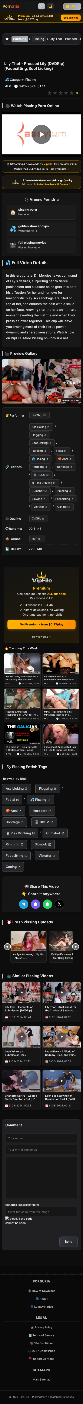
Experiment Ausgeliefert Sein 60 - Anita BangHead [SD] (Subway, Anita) (60, 748)
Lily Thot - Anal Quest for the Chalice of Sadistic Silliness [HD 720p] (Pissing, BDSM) (60, 1008)
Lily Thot (37, 415)
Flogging (37, 435)
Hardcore (37, 467)
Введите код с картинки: (22, 1204)
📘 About (42, 1298)
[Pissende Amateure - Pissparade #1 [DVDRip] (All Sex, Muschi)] (22, 699)
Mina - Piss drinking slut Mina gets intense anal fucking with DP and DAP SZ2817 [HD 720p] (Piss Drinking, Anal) (58, 713)
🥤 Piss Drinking (41, 482)
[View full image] (41, 381)
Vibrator (38, 507)
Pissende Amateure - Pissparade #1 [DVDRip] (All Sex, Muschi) (21, 713)
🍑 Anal (63, 459)
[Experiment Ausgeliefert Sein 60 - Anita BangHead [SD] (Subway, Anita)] (61, 734)
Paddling (37, 451)
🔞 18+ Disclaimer (41, 1343)
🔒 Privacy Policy (41, 1327)
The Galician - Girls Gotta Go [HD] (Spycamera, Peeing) (21, 748)
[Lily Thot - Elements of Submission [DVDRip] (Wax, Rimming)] (21, 992)
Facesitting (62, 498)
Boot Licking (39, 443)
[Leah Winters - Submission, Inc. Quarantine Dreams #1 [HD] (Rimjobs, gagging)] (21, 1036)
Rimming (62, 491)
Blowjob (36, 498)
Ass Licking (38, 426)
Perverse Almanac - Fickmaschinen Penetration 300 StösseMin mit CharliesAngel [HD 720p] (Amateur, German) (59, 678)
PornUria (19, 39)
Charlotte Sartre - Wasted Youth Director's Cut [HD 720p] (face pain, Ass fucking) (21, 1097)
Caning (62, 507)
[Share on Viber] (35, 904)
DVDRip (36, 518)
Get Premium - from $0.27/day (41, 624)
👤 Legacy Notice (41, 1306)
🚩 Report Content (41, 1358)
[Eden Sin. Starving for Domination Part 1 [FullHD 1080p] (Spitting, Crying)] (62, 1081)
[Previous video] (7, 946)
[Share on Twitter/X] (59, 904)
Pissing (38, 39)
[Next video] (75, 946)
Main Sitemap (41, 1379)
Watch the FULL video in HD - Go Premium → (41, 168)
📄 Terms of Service (41, 1335)
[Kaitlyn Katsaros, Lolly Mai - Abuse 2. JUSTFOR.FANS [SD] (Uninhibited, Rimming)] (28, 941)
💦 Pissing (38, 459)
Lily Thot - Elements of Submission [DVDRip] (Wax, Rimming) (19, 1008)
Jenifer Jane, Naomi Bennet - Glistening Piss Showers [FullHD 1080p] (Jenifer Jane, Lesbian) (22, 678)
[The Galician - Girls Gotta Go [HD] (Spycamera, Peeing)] (22, 734)
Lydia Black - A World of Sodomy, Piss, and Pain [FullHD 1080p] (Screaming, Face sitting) (61, 1053)
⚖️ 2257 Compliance (41, 1351)
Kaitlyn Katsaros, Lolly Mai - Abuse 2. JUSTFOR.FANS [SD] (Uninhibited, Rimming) (28, 959)
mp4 (34, 538)
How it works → (41, 636)
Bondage (63, 467)
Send (68, 1241)
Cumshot (37, 491)
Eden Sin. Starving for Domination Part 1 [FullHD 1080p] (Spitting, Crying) (61, 1097)
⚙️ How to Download (41, 1291)
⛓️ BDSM (39, 475)
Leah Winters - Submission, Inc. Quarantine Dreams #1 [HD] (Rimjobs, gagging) (20, 1053)
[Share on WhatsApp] (47, 904)
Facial (59, 451)
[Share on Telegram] (23, 904)
